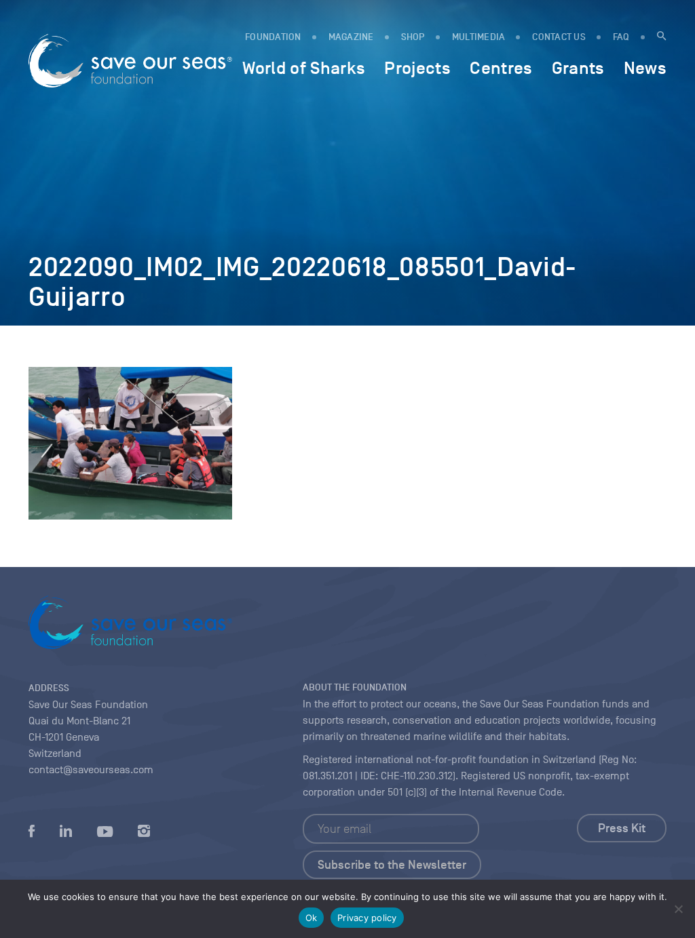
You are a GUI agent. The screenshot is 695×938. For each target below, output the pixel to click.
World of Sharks (303, 68)
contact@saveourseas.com (91, 770)
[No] (678, 909)
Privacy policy (367, 917)
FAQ (621, 37)
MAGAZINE (351, 37)
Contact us (559, 37)
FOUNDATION (273, 37)
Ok (311, 917)
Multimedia (479, 37)
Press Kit (621, 828)
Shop (413, 37)
